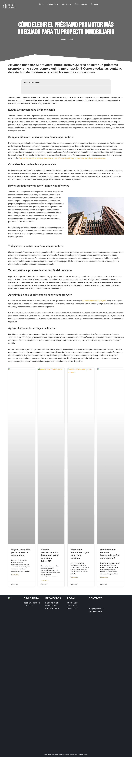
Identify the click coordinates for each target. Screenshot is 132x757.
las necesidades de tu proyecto (94, 301)
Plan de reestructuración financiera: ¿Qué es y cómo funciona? (49, 555)
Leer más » (15, 575)
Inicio (41, 4)
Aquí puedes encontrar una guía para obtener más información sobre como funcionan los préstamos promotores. (62, 158)
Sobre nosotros (81, 4)
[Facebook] (116, 3)
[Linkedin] (124, 3)
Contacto (94, 4)
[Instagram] (120, 3)
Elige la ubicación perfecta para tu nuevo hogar (20, 552)
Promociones (53, 4)
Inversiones (66, 4)
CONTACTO (96, 598)
